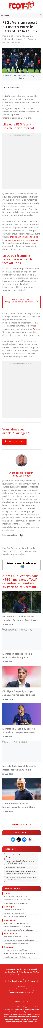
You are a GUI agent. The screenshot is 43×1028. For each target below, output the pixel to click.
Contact (21, 987)
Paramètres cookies (25, 975)
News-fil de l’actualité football (15, 867)
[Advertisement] (21, 161)
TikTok (36, 972)
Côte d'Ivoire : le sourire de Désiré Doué (17, 957)
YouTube (13, 975)
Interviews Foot (9, 972)
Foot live (19, 969)
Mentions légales (15, 981)
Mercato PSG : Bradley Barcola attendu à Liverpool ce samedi (18, 730)
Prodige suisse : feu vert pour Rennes (16, 903)
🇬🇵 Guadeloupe (10, 934)
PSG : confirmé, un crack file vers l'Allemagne (19, 930)
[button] (41, 15)
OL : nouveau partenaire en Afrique (15, 950)
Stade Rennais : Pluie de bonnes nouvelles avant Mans (19, 805)
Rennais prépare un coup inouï (14, 913)
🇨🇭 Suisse (7, 893)
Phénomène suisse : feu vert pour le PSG (17, 899)
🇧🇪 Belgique (9, 907)
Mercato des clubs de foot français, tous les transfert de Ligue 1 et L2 (20, 862)
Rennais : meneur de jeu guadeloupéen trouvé (19, 940)
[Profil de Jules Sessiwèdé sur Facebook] (21, 535)
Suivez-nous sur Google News (21, 563)
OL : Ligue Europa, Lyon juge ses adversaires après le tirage (18, 693)
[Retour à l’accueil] (21, 5)
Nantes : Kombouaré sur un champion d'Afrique (19, 953)
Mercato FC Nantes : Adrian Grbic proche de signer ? (17, 655)
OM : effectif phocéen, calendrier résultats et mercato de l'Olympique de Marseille (20, 872)
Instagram (28, 972)
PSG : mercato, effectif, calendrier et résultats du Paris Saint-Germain (21, 879)
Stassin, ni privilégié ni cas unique (15, 916)
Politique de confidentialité (21, 992)
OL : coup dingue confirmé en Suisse (16, 896)
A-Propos (31, 981)
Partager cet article (16, 441)
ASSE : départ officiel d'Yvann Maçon (16, 943)
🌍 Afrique (8, 947)
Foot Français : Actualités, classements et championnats (19, 856)
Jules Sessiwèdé (21, 475)
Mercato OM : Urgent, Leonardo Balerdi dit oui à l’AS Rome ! (19, 768)
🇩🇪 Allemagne (10, 920)
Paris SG (36, 328)
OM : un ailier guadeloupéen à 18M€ (16, 936)
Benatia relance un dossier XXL (14, 910)
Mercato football (30, 969)
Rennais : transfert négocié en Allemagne (17, 926)
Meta (21, 972)
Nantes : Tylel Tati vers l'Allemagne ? (16, 923)
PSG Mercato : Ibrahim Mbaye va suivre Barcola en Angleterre (19, 618)
